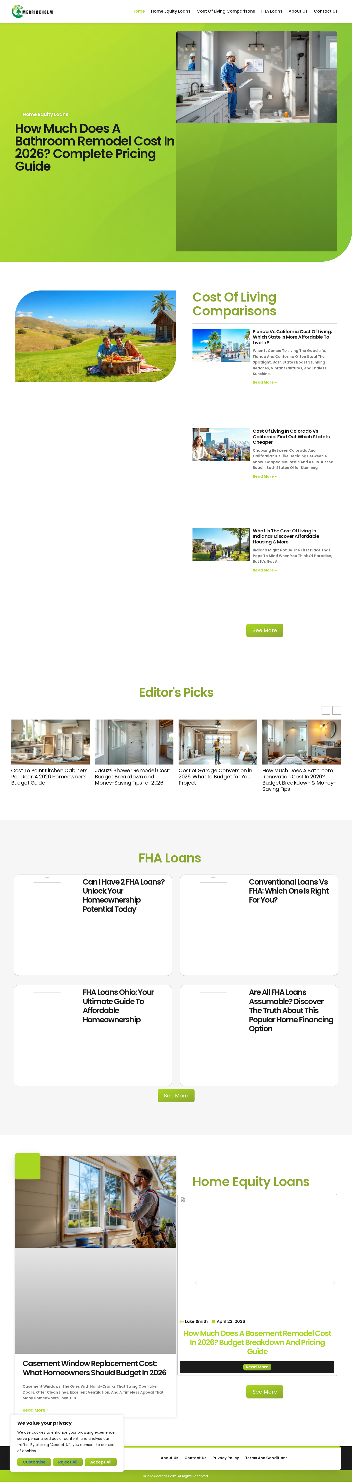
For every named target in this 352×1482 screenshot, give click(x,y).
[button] (336, 710)
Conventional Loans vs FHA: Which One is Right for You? (289, 891)
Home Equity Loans (170, 11)
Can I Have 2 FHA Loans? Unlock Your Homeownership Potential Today (123, 895)
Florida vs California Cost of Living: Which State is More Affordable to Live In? (292, 337)
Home (138, 11)
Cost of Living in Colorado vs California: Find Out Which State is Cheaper (291, 436)
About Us (298, 11)
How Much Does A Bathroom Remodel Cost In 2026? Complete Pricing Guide (94, 147)
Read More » (265, 382)
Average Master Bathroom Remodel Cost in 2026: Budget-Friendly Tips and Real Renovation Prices (300, 779)
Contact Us (326, 11)
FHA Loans (271, 11)
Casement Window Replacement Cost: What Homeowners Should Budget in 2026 (94, 1368)
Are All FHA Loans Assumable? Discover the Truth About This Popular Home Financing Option (291, 1010)
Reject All (67, 1462)
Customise (34, 1462)
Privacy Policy (226, 1457)
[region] (67, 1443)
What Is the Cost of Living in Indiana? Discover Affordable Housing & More (286, 536)
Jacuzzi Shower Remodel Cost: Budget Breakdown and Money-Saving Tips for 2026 (48, 776)
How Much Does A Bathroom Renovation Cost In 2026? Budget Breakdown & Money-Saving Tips (215, 779)
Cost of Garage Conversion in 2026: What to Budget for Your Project (132, 776)
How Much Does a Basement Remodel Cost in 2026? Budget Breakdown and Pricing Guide (257, 1342)
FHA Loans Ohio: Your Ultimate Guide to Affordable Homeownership (118, 1006)
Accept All (100, 1462)
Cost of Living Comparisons (226, 11)
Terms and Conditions (266, 1457)
